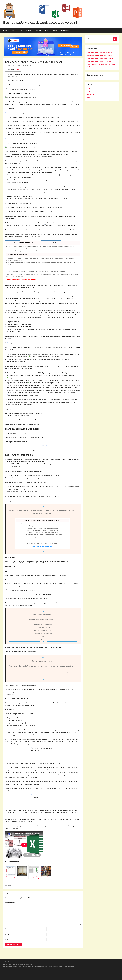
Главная (6, 30)
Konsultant (28, 65)
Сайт (6, 939)
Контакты (55, 30)
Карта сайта (65, 30)
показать (17, 69)
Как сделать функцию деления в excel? (99, 52)
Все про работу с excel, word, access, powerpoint (40, 22)
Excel (20, 30)
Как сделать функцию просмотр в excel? (100, 55)
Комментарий (10, 902)
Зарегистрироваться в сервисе (42, 546)
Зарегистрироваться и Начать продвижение (21, 279)
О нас (46, 30)
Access (28, 30)
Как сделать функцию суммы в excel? (99, 61)
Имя (7, 929)
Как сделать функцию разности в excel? (100, 58)
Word (13, 30)
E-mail (7, 934)
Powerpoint (37, 30)
